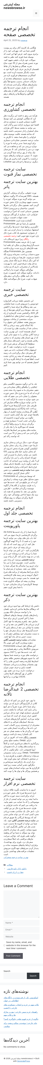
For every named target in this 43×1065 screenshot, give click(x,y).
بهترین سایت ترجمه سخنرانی (16, 857)
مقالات (10, 865)
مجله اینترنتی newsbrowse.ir (14, 6)
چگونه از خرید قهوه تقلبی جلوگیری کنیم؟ (21, 1019)
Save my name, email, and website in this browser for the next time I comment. (21, 945)
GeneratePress (23, 1061)
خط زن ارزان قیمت (15, 872)
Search (7, 971)
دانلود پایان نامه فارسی (17, 868)
